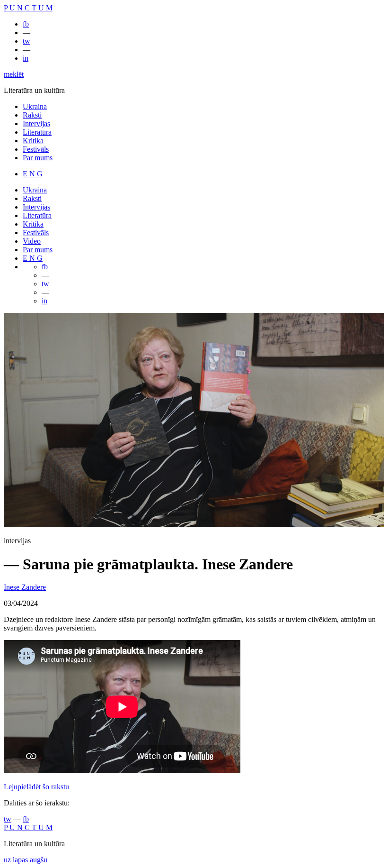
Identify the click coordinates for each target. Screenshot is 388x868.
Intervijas (36, 123)
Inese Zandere (25, 587)
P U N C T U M (28, 8)
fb (26, 24)
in (25, 58)
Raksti (32, 115)
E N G (33, 174)
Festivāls (36, 149)
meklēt (14, 74)
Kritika (33, 141)
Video (32, 241)
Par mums (38, 158)
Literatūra (37, 132)
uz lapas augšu (25, 860)
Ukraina (35, 106)
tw (26, 41)
